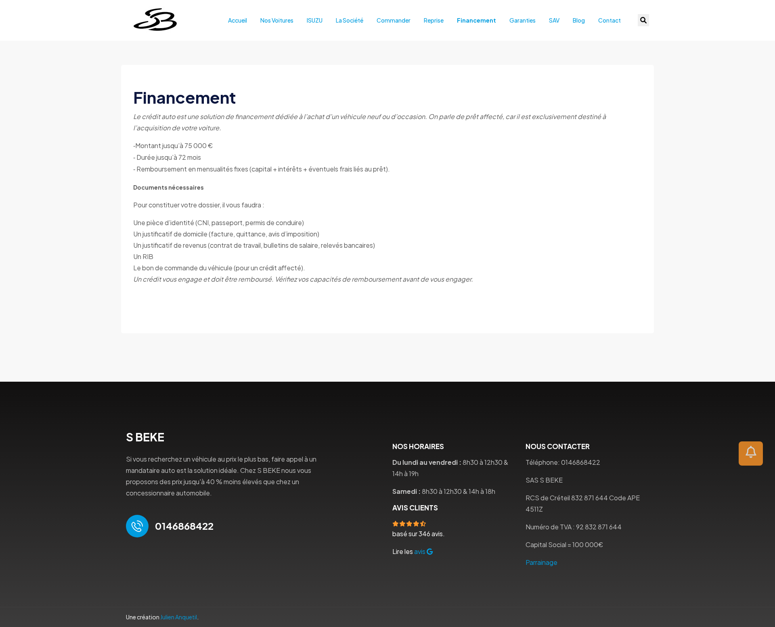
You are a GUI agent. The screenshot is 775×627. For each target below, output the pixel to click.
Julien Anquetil (178, 617)
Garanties (522, 20)
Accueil (237, 20)
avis (420, 551)
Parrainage (541, 562)
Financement (476, 20)
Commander (394, 20)
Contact (609, 20)
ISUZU (315, 20)
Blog (579, 20)
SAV (554, 20)
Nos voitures (276, 20)
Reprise (434, 20)
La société (349, 20)
